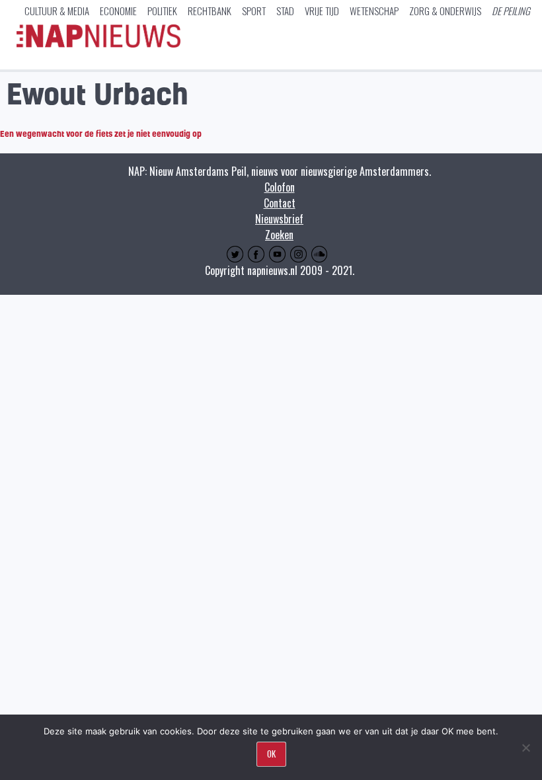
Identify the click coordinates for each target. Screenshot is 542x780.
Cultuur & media (56, 10)
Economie (118, 10)
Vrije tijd (322, 10)
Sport (254, 10)
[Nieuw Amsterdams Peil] (98, 44)
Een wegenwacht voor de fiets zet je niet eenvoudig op (101, 133)
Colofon (279, 187)
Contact (279, 203)
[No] (525, 747)
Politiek (162, 10)
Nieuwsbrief (279, 219)
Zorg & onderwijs (445, 10)
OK (271, 753)
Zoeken (279, 235)
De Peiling (511, 10)
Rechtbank (209, 10)
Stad (285, 10)
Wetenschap (374, 10)
